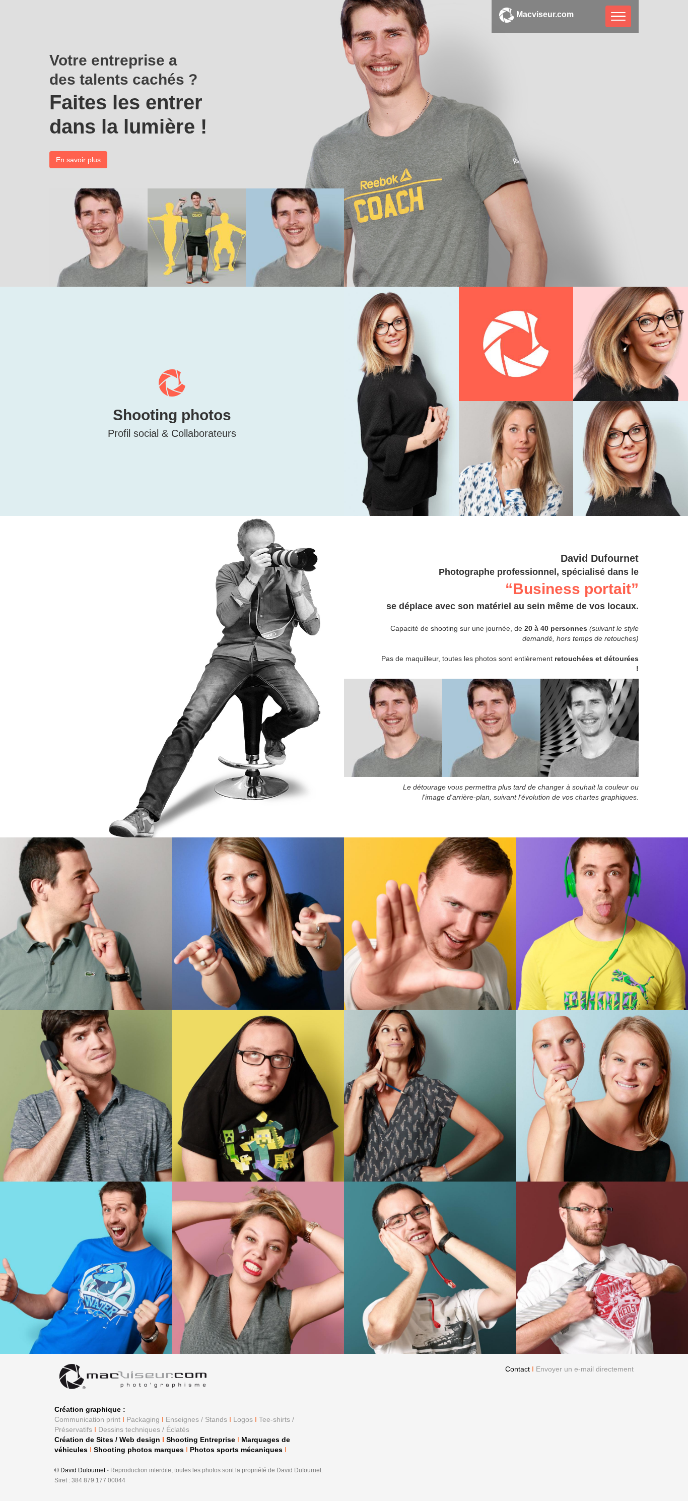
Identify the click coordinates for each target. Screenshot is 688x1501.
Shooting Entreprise (200, 1439)
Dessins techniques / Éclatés (143, 1429)
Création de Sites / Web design (107, 1439)
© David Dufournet (80, 1470)
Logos (243, 1419)
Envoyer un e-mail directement (585, 1369)
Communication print (87, 1419)
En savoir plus (78, 160)
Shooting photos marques (139, 1450)
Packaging (143, 1419)
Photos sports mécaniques (236, 1450)
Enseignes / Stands (196, 1419)
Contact (517, 1369)
